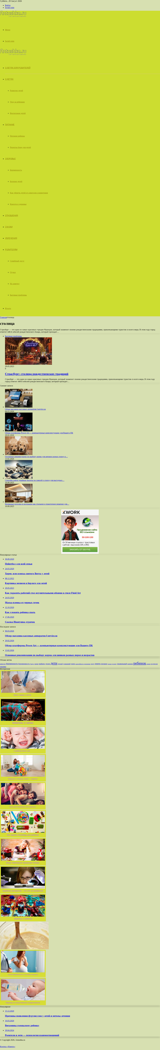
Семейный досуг (17, 261)
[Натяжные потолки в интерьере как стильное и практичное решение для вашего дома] (18, 502)
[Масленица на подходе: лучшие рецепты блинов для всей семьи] (24, 949)
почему (114, 664)
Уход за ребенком (17, 102)
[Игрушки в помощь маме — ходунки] (23, 781)
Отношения (11, 215)
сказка (3, 666)
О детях (9, 79)
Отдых (13, 272)
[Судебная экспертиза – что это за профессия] (23, 893)
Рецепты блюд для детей (20, 147)
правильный (122, 664)
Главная (3, 317)
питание (104, 664)
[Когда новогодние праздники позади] (23, 865)
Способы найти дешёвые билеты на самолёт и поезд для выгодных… (34, 480)
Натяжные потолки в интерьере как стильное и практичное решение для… (37, 504)
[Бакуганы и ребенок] (23, 921)
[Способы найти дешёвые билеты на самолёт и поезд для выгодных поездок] (18, 478)
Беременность (16, 170)
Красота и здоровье (18, 204)
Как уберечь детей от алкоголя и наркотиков (29, 193)
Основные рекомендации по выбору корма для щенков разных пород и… (36, 457)
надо (92, 664)
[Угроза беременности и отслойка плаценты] (23, 976)
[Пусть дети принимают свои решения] (23, 809)
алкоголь (3, 664)
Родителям (11, 250)
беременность (12, 664)
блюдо (32, 664)
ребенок (139, 663)
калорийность (80, 664)
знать (73, 664)
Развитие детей (16, 91)
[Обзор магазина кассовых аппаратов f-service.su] (18, 407)
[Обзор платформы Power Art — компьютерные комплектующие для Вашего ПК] (18, 431)
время (36, 664)
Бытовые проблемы (18, 295)
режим (148, 664)
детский (60, 664)
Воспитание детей (18, 113)
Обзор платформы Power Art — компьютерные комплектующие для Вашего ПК (39, 433)
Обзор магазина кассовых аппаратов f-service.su (25, 409)
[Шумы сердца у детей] (23, 697)
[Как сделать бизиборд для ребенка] (23, 837)
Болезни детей (16, 181)
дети (54, 663)
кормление (87, 664)
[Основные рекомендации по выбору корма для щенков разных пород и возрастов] (18, 454)
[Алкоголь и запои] (23, 725)
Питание (9, 125)
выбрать (42, 664)
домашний (66, 664)
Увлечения (11, 238)
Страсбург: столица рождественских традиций (36, 374)
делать (47, 664)
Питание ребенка (17, 136)
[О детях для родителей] (13, 16)
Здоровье (10, 159)
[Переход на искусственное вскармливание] (23, 1004)
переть (97, 664)
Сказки (8, 227)
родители (154, 664)
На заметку (15, 284)
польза (110, 664)
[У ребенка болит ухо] (23, 753)
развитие (130, 664)
